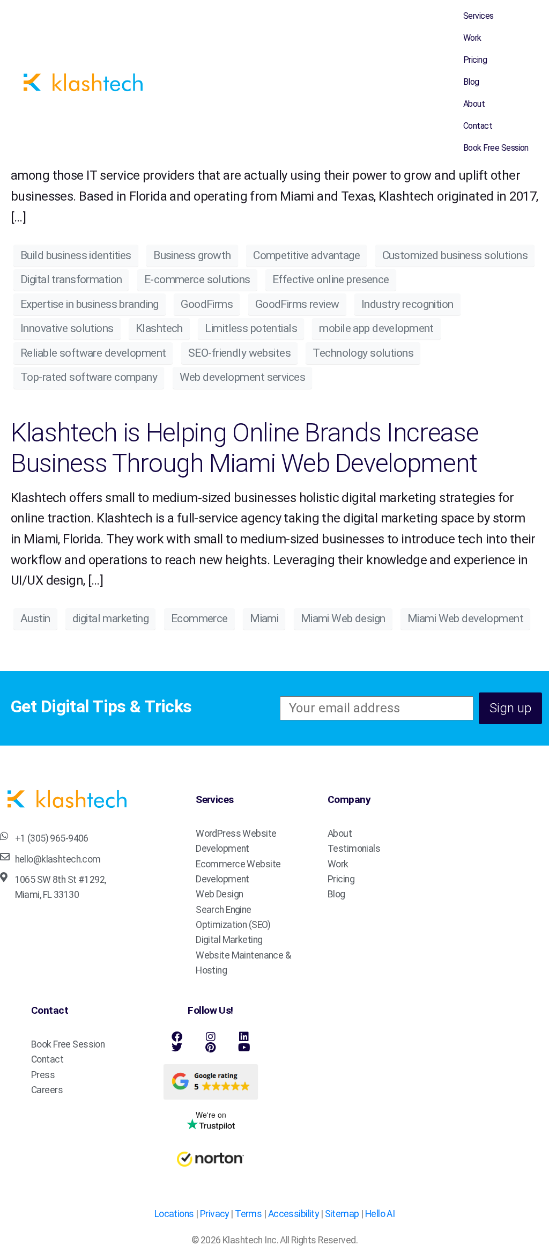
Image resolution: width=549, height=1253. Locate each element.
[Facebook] (177, 1036)
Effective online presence (330, 279)
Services (478, 16)
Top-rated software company (88, 377)
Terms (248, 1213)
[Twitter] (177, 1047)
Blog (471, 82)
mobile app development (376, 328)
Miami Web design (343, 618)
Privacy (214, 1213)
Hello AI (380, 1213)
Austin (35, 618)
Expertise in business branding (89, 304)
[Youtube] (244, 1047)
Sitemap (342, 1213)
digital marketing (110, 618)
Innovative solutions (67, 328)
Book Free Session (496, 148)
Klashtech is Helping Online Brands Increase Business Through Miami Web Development (244, 448)
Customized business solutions (455, 255)
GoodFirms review (297, 304)
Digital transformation (71, 279)
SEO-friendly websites (239, 353)
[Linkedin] (244, 1036)
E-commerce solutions (197, 279)
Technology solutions (363, 353)
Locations (174, 1213)
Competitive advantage (306, 255)
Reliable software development (93, 353)
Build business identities (75, 255)
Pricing (475, 60)
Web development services (242, 377)
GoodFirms (207, 304)
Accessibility (293, 1213)
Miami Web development (465, 618)
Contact (477, 126)
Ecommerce (199, 618)
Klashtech (159, 328)
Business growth (192, 255)
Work (472, 38)
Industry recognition (407, 304)
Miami (264, 618)
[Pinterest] (210, 1047)
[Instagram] (210, 1036)
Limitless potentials (251, 328)
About (474, 104)
